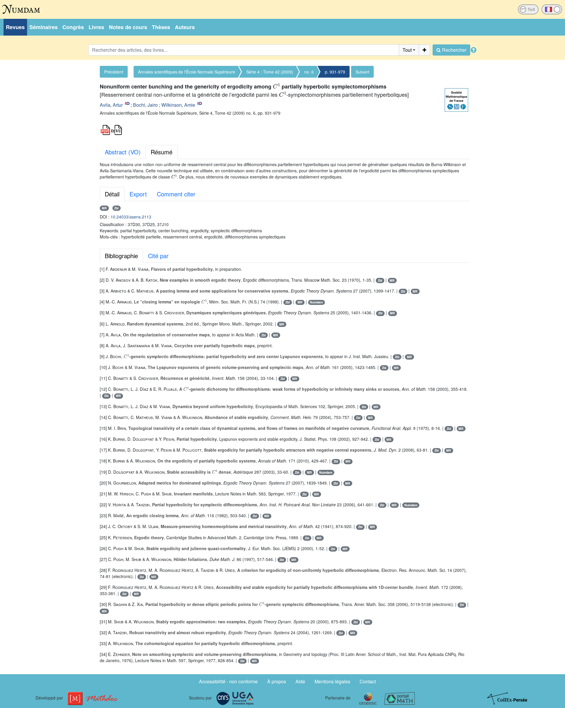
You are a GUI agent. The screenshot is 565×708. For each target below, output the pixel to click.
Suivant (362, 72)
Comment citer (176, 194)
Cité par (158, 255)
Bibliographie (121, 255)
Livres (96, 27)
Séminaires (43, 27)
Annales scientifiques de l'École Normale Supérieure (186, 72)
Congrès (73, 27)
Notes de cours (128, 27)
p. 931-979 (335, 72)
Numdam (316, 302)
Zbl (116, 208)
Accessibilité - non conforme (228, 681)
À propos (276, 681)
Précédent (113, 72)
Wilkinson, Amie (178, 104)
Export (138, 194)
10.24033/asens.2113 (131, 217)
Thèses (161, 27)
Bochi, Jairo (145, 104)
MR (104, 208)
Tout (407, 49)
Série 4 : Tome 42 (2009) (269, 72)
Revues (15, 27)
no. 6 (309, 72)
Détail (112, 194)
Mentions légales (332, 681)
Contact (368, 681)
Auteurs (185, 27)
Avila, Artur (111, 104)
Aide (300, 681)
